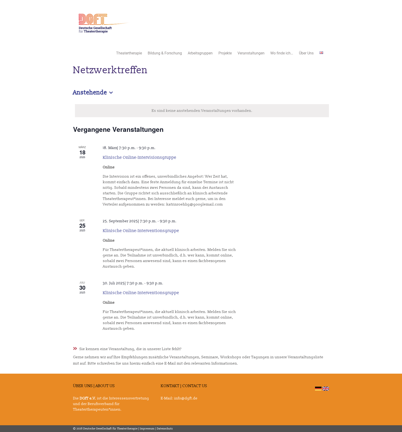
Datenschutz (165, 428)
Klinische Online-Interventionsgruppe (141, 230)
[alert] (202, 110)
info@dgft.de (186, 398)
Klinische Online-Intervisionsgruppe (139, 157)
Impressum (147, 428)
